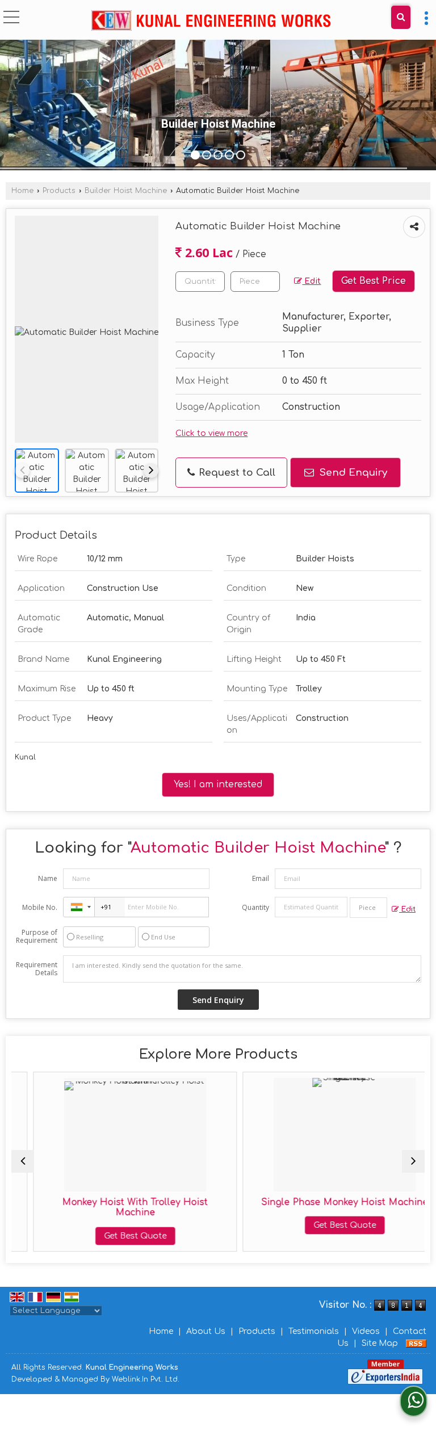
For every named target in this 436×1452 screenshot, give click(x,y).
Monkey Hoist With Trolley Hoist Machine (114, 1207)
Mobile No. (39, 907)
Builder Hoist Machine (126, 191)
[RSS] (416, 1343)
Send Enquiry (352, 472)
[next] (151, 470)
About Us (205, 1331)
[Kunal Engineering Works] (211, 21)
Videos (366, 1331)
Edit (311, 281)
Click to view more (211, 433)
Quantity (255, 907)
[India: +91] (79, 907)
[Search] (400, 17)
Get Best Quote (113, 1236)
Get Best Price (373, 281)
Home (22, 191)
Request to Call (235, 472)
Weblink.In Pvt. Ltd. (145, 1379)
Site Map (380, 1343)
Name (47, 878)
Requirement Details (36, 969)
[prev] (22, 470)
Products (59, 191)
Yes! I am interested (218, 784)
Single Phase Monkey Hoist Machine (323, 1202)
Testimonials (313, 1331)
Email (260, 878)
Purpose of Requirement (36, 937)
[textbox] (255, 281)
